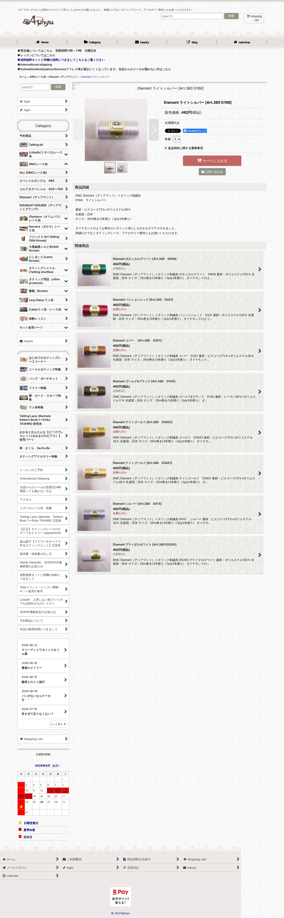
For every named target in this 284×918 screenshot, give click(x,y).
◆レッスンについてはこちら (36, 55)
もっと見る (56, 724)
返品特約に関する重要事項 (185, 148)
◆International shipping (34, 64)
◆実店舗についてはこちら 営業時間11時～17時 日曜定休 (56, 50)
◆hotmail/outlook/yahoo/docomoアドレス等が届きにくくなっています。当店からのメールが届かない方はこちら (94, 69)
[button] (78, 130)
